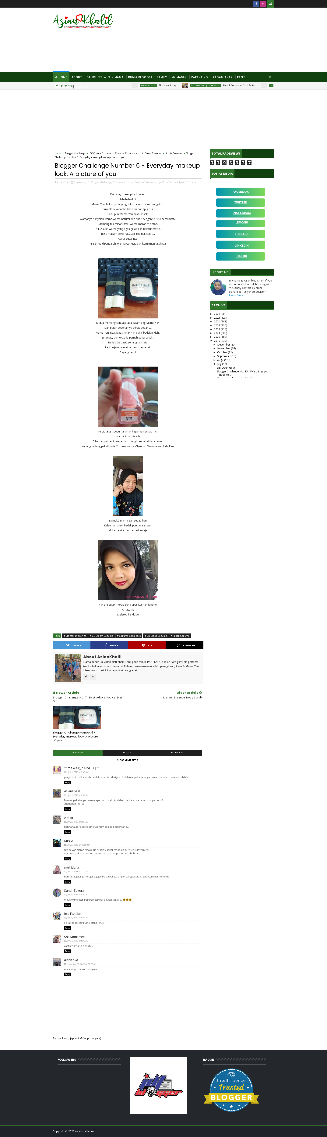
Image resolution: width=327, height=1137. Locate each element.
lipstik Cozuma (174, 153)
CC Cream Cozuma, (123, 182)
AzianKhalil (72, 791)
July (219, 364)
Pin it (152, 645)
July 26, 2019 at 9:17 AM (77, 894)
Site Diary (63, 86)
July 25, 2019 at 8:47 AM (77, 821)
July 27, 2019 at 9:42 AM (77, 940)
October (222, 352)
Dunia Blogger (140, 77)
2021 (217, 333)
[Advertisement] (205, 40)
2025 (217, 317)
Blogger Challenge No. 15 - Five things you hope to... (242, 373)
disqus (127, 752)
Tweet (76, 645)
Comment (190, 645)
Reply (67, 782)
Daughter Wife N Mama (105, 77)
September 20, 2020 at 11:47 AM (81, 964)
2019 (217, 341)
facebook (177, 752)
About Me (220, 272)
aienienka (71, 960)
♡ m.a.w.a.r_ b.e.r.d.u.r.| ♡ (82, 768)
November (224, 348)
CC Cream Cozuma (100, 153)
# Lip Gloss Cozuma (156, 635)
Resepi (241, 77)
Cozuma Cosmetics (126, 153)
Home (63, 77)
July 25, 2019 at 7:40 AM (77, 772)
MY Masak (179, 77)
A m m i (69, 818)
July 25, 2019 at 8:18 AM (77, 795)
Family (162, 77)
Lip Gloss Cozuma (151, 153)
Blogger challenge (75, 153)
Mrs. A (68, 841)
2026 (217, 314)
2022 (217, 329)
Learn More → (238, 295)
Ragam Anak (223, 77)
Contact (82, 86)
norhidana (71, 867)
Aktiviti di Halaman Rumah (272, 85)
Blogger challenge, (101, 182)
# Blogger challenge (75, 635)
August (222, 360)
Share (114, 645)
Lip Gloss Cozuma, (168, 182)
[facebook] (256, 4)
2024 (217, 321)
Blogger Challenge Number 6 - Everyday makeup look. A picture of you (75, 736)
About (77, 77)
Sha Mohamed (74, 937)
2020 (217, 337)
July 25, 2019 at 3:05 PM (77, 871)
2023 (217, 325)
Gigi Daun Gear (225, 367)
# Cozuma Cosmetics (129, 635)
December (224, 344)
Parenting (199, 77)
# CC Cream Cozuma (101, 635)
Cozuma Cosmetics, (146, 182)
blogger (77, 752)
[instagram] (263, 4)
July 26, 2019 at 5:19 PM (77, 917)
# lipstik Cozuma (180, 635)
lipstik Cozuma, (187, 182)
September (224, 356)
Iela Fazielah (73, 914)
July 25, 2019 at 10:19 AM (78, 844)
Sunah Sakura (74, 890)
